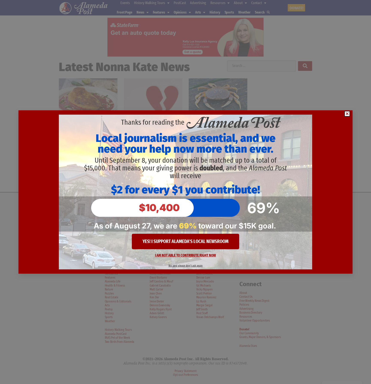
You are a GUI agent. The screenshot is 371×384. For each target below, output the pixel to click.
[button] (347, 114)
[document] (185, 192)
